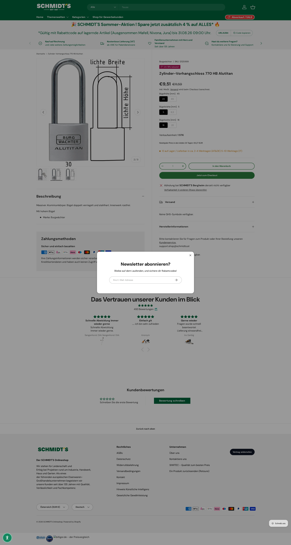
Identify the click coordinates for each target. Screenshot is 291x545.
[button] (7, 538)
